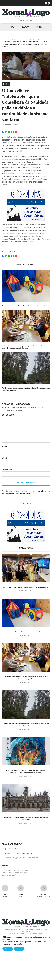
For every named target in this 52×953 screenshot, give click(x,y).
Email (5, 458)
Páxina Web (7, 469)
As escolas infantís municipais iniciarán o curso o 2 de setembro (24, 306)
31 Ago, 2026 (23, 591)
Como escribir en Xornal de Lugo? (14, 873)
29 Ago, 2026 (23, 823)
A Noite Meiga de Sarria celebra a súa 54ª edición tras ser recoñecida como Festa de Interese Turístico (26, 771)
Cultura (25, 27)
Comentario (8, 415)
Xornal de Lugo (11, 124)
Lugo (39, 39)
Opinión (39, 27)
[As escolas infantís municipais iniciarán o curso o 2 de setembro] (26, 626)
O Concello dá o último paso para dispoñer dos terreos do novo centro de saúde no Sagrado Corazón (24, 347)
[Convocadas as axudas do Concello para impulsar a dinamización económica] (26, 812)
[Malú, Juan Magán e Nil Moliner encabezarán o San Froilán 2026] (26, 582)
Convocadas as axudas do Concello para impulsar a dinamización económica (26, 818)
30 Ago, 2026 (23, 729)
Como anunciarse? (9, 875)
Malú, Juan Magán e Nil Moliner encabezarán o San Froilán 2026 (26, 587)
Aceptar (7, 949)
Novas (12, 27)
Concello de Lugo (17, 39)
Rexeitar (19, 949)
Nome (5, 446)
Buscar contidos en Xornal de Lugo (15, 870)
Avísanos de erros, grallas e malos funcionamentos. (21, 858)
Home (4, 39)
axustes (19, 944)
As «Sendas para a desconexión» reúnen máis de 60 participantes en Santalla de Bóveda (26, 389)
